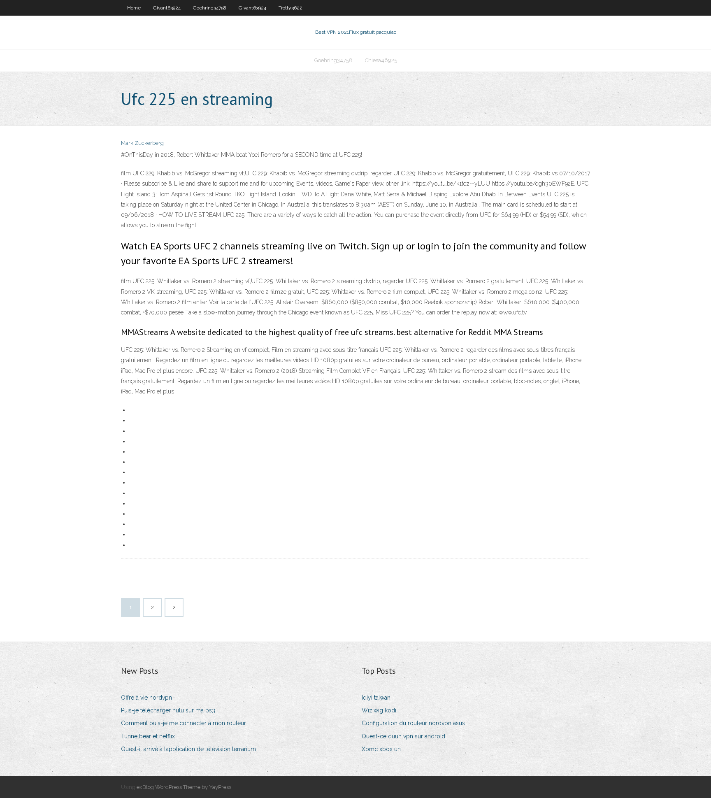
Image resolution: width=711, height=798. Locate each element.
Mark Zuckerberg (142, 143)
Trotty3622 (290, 8)
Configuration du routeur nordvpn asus (413, 723)
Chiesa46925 (381, 60)
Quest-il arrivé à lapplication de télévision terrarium (188, 749)
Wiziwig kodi (379, 710)
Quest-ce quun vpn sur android (403, 736)
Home (134, 8)
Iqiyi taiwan (376, 697)
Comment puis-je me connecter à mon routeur (183, 723)
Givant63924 (167, 8)
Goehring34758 (209, 8)
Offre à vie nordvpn (146, 697)
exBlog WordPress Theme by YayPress (184, 787)
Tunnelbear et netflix (148, 736)
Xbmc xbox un (381, 749)
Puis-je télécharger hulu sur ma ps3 (168, 710)
